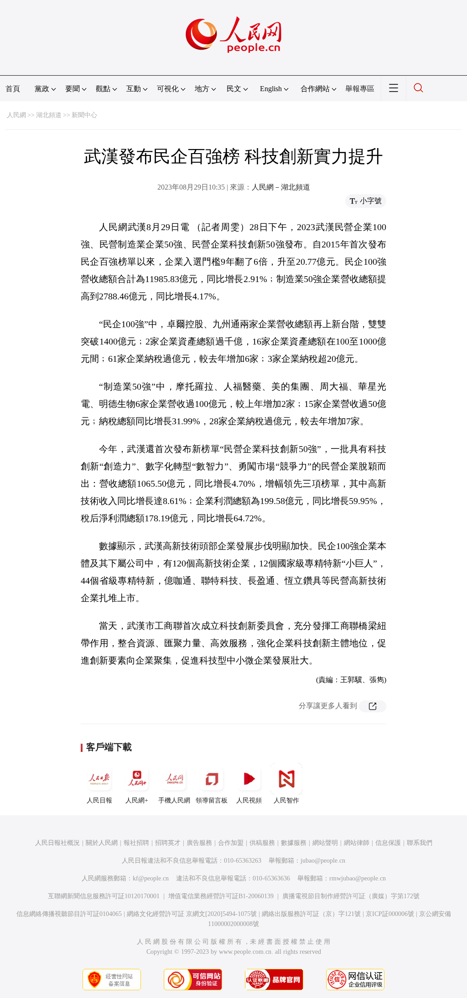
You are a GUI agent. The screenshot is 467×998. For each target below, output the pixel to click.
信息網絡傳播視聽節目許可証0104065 (69, 914)
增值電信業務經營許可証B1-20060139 (221, 896)
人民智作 (286, 800)
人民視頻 (249, 800)
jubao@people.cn (323, 860)
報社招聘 (136, 842)
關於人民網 (102, 842)
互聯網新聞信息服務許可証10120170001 (104, 896)
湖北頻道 (49, 115)
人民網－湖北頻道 (281, 187)
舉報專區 (359, 89)
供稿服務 (262, 842)
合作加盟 (231, 842)
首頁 (12, 89)
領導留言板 (212, 800)
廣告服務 (199, 842)
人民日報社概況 (57, 842)
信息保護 (388, 842)
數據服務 (293, 842)
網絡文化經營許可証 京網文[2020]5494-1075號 (192, 914)
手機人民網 (174, 800)
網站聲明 (325, 842)
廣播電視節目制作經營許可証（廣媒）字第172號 (351, 896)
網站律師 (356, 842)
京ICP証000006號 (390, 914)
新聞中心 (84, 115)
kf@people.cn (151, 878)
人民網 (16, 115)
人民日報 (99, 800)
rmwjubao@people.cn (357, 878)
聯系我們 (419, 842)
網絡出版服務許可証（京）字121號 (311, 914)
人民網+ (136, 800)
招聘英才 (168, 842)
